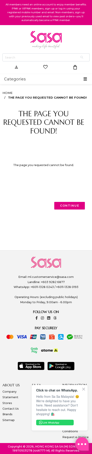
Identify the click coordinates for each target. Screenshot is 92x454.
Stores (7, 403)
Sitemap (8, 420)
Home (7, 93)
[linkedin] (48, 318)
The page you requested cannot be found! (47, 97)
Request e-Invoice (75, 437)
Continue (69, 205)
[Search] (82, 57)
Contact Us (10, 408)
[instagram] (42, 318)
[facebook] (37, 318)
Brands (7, 414)
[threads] (54, 318)
